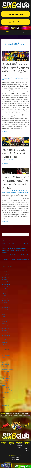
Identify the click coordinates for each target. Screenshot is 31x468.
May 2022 (4, 293)
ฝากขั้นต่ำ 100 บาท (6, 376)
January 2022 (5, 298)
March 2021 (4, 321)
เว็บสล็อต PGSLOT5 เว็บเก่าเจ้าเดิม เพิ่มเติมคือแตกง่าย (14, 248)
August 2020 (5, 337)
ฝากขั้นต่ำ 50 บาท (6, 378)
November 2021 (5, 302)
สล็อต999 (4, 385)
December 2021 (5, 300)
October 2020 (5, 332)
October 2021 (5, 305)
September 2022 (6, 284)
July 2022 (4, 288)
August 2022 (5, 286)
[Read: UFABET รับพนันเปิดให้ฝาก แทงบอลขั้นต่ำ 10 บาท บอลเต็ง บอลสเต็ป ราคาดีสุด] (15, 170)
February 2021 (5, 323)
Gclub (3, 353)
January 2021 (5, 325)
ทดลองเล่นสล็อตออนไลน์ (7, 369)
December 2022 (5, 277)
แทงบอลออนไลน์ (20, 192)
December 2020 (5, 328)
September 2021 (6, 307)
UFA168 (4, 447)
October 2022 (5, 281)
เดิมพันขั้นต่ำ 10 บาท (6, 387)
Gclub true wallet (6, 355)
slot (2, 160)
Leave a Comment (6, 190)
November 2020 (5, 330)
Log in (3, 401)
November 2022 (5, 279)
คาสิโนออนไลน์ (5, 78)
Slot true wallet (15, 459)
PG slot (3, 357)
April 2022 (4, 295)
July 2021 (4, 312)
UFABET (13, 190)
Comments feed (5, 405)
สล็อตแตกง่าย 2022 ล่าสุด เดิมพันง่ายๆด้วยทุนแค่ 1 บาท (15, 153)
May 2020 (4, 344)
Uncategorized (5, 364)
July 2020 (4, 339)
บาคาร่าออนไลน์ (5, 371)
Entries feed (4, 403)
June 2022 (4, 291)
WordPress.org (5, 408)
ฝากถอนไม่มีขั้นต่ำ (6, 380)
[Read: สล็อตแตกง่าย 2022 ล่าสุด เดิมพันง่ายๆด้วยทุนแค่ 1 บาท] (15, 141)
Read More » (5, 131)
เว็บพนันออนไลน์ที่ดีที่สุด (22, 78)
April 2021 (4, 319)
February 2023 (5, 274)
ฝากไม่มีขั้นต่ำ (19, 190)
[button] (23, 32)
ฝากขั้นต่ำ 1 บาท (12, 78)
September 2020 (6, 335)
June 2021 (4, 314)
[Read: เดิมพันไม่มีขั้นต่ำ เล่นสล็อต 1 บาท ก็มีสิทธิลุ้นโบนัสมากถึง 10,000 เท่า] (15, 56)
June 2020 (4, 342)
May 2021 (4, 316)
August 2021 (5, 309)
